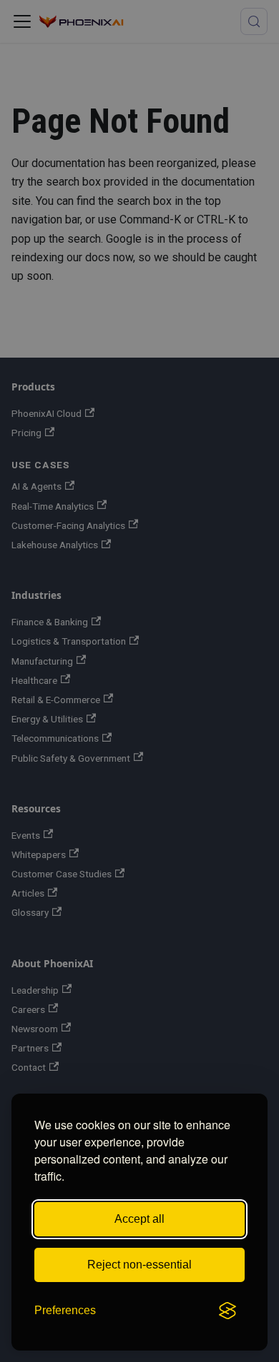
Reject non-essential (139, 1264)
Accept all (139, 1219)
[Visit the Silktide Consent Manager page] (227, 1310)
